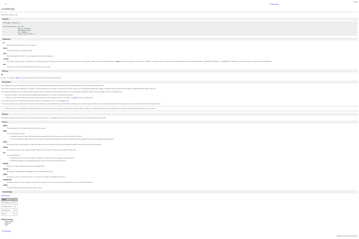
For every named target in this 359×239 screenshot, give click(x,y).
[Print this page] (357, 2)
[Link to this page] (354, 2)
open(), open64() (9, 221)
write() (6, 224)
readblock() (8, 223)
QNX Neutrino (5, 195)
